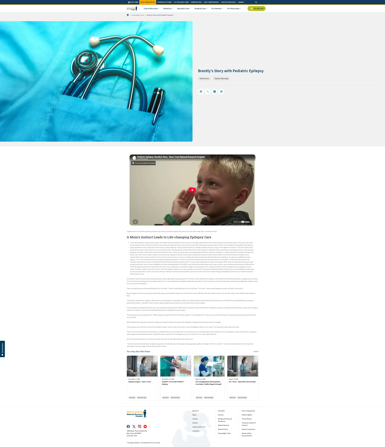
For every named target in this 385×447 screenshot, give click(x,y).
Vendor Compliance (248, 429)
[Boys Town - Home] (132, 8)
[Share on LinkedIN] (214, 91)
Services (220, 415)
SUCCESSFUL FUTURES (164, 2)
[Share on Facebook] (201, 91)
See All (256, 351)
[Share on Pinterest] (221, 91)
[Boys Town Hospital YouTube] (145, 426)
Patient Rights (247, 415)
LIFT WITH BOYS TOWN (181, 2)
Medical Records (223, 425)
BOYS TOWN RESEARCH (211, 2)
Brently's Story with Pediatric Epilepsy (160, 15)
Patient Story (204, 78)
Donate (195, 423)
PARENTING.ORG (196, 2)
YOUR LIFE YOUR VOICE (228, 2)
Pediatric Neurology (221, 78)
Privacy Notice (247, 419)
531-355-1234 (258, 9)
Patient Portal (223, 429)
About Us (195, 411)
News (194, 415)
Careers (195, 419)
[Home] (128, 15)
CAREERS (241, 2)
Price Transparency (248, 411)
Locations (195, 431)
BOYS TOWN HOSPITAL (148, 2)
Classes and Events (198, 427)
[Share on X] (208, 91)
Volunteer (221, 411)
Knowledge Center (138, 15)
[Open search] (256, 2)
